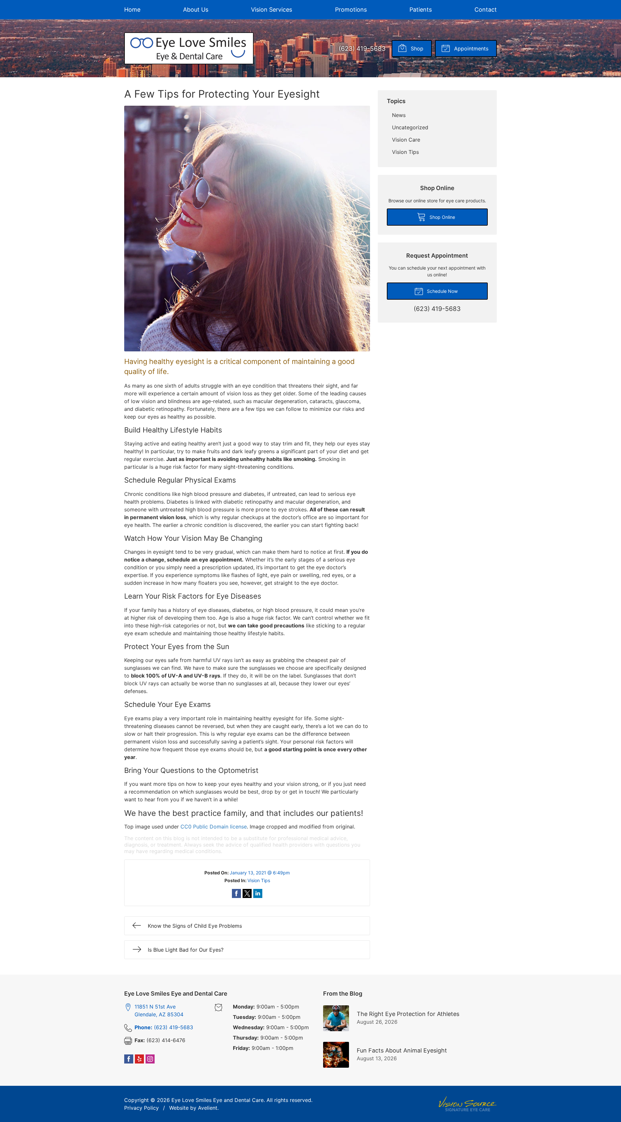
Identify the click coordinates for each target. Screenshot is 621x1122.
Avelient (207, 1108)
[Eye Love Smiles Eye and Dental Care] (189, 48)
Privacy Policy (141, 1108)
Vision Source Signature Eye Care (468, 1103)
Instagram (150, 1058)
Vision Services (271, 9)
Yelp (139, 1058)
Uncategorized (410, 127)
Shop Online (441, 217)
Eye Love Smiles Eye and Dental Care (217, 1100)
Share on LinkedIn (257, 893)
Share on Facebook (236, 893)
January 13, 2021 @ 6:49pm (260, 872)
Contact (485, 9)
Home (132, 9)
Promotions (351, 9)
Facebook (128, 1058)
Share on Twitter (247, 893)
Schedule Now (442, 291)
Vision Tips (258, 880)
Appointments (470, 48)
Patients (420, 9)
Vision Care (406, 139)
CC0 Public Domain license (213, 826)
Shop (416, 48)
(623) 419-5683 (362, 48)
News (399, 115)
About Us (195, 9)
